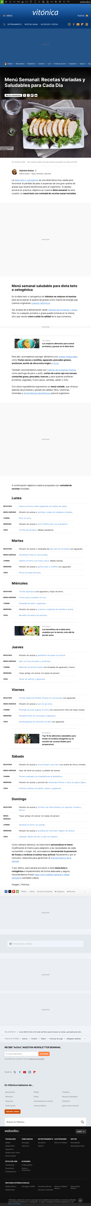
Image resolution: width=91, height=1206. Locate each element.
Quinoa (25, 1039)
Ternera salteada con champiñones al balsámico (40, 776)
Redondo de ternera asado (31, 667)
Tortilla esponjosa (27, 591)
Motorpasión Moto (77, 1146)
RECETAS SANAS (31, 24)
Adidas (9, 64)
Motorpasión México (75, 1187)
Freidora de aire (60, 64)
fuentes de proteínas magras (61, 370)
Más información (15, 1204)
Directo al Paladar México (60, 1187)
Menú (9, 15)
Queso (82, 64)
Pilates (43, 1039)
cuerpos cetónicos (40, 303)
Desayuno (9, 1101)
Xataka (7, 1143)
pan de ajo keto (45, 704)
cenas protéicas (40, 1106)
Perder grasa (10, 1106)
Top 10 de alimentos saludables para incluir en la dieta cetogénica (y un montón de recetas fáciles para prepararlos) (59, 740)
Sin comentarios (14, 95)
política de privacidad (36, 1059)
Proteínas (65, 1092)
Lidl (49, 64)
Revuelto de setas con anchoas (33, 615)
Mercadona (20, 64)
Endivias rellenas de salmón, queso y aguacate (40, 788)
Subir (79, 1131)
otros (56, 363)
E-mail (35, 95)
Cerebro (42, 64)
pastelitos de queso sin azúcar (51, 655)
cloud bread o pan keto (48, 764)
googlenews (86, 24)
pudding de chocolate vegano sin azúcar (56, 830)
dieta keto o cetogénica (26, 180)
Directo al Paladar (60, 1143)
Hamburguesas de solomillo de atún (35, 721)
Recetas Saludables (44, 891)
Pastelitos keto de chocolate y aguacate (37, 716)
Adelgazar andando (74, 1039)
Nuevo (81, 15)
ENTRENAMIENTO (15, 24)
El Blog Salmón (27, 1165)
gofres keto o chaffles (48, 566)
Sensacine (42, 1143)
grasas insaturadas (68, 356)
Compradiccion (10, 1172)
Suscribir (44, 1054)
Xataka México (10, 1186)
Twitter (28, 95)
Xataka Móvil (10, 1146)
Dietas (32, 891)
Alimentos (9, 1097)
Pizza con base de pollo (30, 572)
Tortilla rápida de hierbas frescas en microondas (40, 698)
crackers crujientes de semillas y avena (55, 609)
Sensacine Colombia (45, 1190)
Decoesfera (9, 1168)
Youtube (78, 24)
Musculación (10, 1092)
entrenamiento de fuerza (43, 1101)
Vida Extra (25, 1146)
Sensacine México (44, 1186)
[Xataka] (2, 2)
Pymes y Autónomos (26, 1169)
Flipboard (82, 24)
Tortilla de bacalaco (28, 530)
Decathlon (31, 64)
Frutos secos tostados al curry (32, 597)
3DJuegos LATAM (28, 1186)
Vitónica (45, 12)
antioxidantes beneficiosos (37, 393)
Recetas (72, 891)
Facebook (73, 24)
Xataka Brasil (10, 1190)
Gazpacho (72, 64)
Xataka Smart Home (12, 1153)
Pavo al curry (25, 518)
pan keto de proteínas (60, 549)
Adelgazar (61, 891)
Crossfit (34, 1039)
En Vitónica (46, 340)
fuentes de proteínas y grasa (62, 310)
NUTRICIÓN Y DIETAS (49, 24)
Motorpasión (75, 1143)
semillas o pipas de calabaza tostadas (55, 512)
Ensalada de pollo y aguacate (32, 603)
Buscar (82, 1122)
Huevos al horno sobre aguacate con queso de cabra (43, 506)
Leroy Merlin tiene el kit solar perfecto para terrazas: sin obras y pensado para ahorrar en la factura (51, 1032)
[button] (28, 170)
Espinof (41, 1146)
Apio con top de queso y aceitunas (34, 661)
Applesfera (9, 1149)
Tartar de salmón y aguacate (32, 679)
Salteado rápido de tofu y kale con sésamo (38, 836)
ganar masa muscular (70, 1106)
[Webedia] (12, 1130)
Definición (66, 1101)
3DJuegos (25, 1143)
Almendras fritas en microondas (33, 555)
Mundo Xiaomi (10, 1156)
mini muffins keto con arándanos (52, 524)
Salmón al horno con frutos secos (34, 561)
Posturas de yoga (56, 1039)
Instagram (69, 24)
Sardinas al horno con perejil (32, 825)
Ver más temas (12, 1112)
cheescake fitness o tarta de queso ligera (66, 782)
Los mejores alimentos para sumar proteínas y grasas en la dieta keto (58, 345)
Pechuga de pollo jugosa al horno (34, 710)
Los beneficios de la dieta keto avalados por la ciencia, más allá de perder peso (58, 632)
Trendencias (9, 1165)
